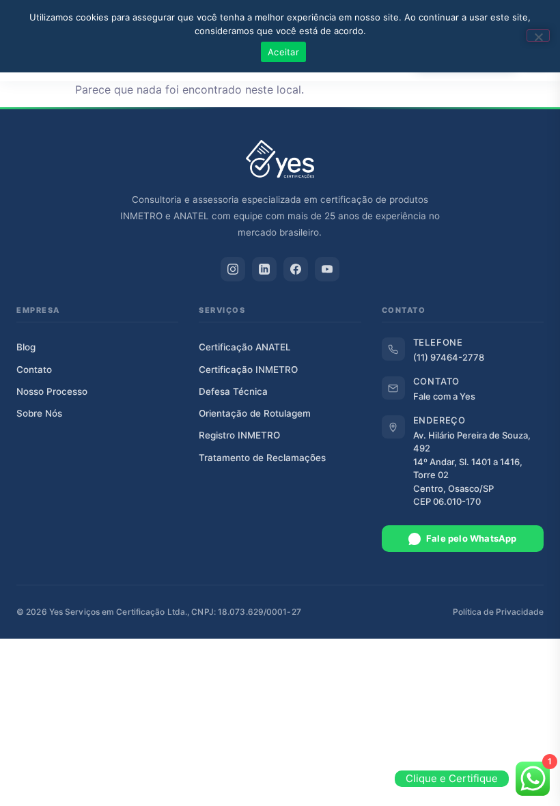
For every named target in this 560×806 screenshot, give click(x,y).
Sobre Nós (39, 413)
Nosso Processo (51, 391)
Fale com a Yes (444, 396)
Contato (34, 369)
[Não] (538, 35)
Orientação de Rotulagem (255, 413)
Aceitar (283, 51)
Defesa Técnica (233, 391)
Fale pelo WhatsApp (471, 538)
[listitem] (233, 269)
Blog (26, 347)
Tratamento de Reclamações (262, 457)
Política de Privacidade (498, 612)
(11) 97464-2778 (448, 357)
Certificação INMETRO (248, 369)
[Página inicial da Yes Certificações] (280, 159)
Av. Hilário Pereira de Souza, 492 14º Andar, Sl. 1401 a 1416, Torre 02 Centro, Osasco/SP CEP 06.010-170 (472, 469)
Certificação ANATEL (245, 347)
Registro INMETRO (239, 435)
